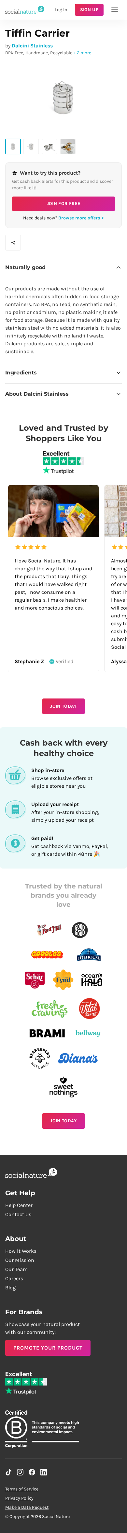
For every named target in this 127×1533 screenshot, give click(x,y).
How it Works (20, 1251)
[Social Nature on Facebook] (32, 1472)
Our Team (16, 1269)
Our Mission (19, 1260)
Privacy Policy (19, 1498)
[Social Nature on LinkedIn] (43, 1472)
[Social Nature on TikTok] (8, 1472)
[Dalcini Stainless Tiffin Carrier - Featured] (13, 146)
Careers (14, 1278)
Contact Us (18, 1214)
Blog (10, 1287)
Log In (61, 9)
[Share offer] (13, 242)
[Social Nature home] (24, 9)
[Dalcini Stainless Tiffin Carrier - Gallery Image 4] (68, 146)
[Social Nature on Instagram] (20, 1472)
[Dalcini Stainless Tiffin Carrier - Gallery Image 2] (31, 146)
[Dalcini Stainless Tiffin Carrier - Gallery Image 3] (49, 146)
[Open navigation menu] (114, 10)
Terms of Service (21, 1489)
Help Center (19, 1205)
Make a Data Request (27, 1507)
